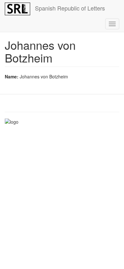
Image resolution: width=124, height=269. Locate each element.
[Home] (17, 9)
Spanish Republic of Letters (70, 8)
